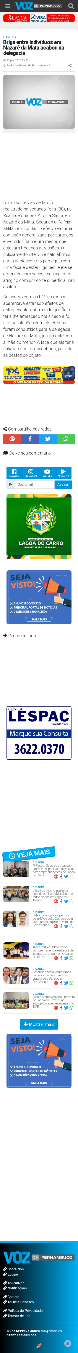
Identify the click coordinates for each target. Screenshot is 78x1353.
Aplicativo (63, 476)
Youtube (47, 476)
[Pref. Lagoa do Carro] (39, 526)
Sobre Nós (15, 1269)
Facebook (14, 476)
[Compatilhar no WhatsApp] (66, 439)
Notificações (17, 1288)
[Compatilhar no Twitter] (48, 439)
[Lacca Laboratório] (39, 18)
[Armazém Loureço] (39, 374)
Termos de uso (18, 1316)
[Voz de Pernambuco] (38, 5)
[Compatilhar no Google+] (12, 439)
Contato (13, 1297)
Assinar (63, 484)
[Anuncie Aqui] (39, 597)
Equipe (12, 1274)
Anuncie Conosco (20, 1302)
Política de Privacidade (25, 1311)
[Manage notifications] (67, 1343)
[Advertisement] (39, 168)
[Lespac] (39, 733)
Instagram (31, 476)
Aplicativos (15, 1283)
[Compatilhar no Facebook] (30, 439)
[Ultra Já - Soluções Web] (39, 1345)
